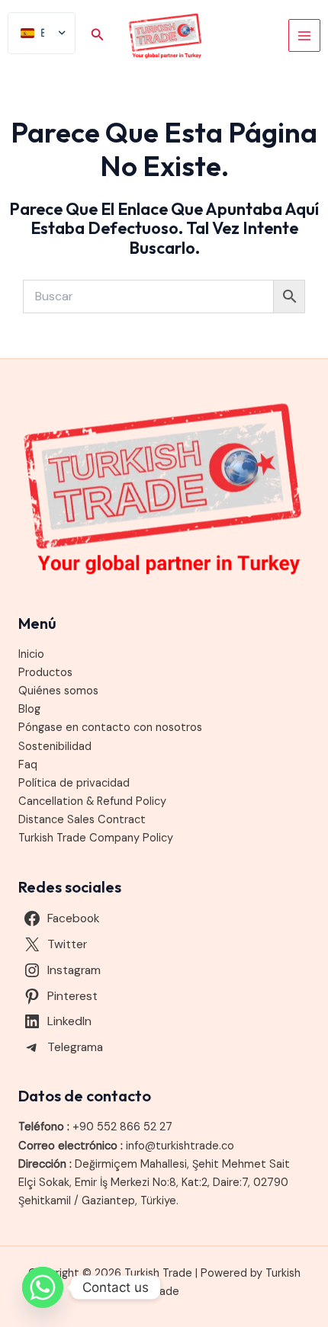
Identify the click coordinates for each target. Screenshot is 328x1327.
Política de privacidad (74, 783)
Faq (27, 765)
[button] (98, 35)
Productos (45, 672)
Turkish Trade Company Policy (95, 838)
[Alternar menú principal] (304, 35)
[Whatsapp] (42, 1287)
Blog (29, 709)
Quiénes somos (58, 691)
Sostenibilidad (55, 746)
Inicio (31, 654)
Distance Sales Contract (82, 820)
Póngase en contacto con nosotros (110, 727)
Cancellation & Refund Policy (92, 801)
